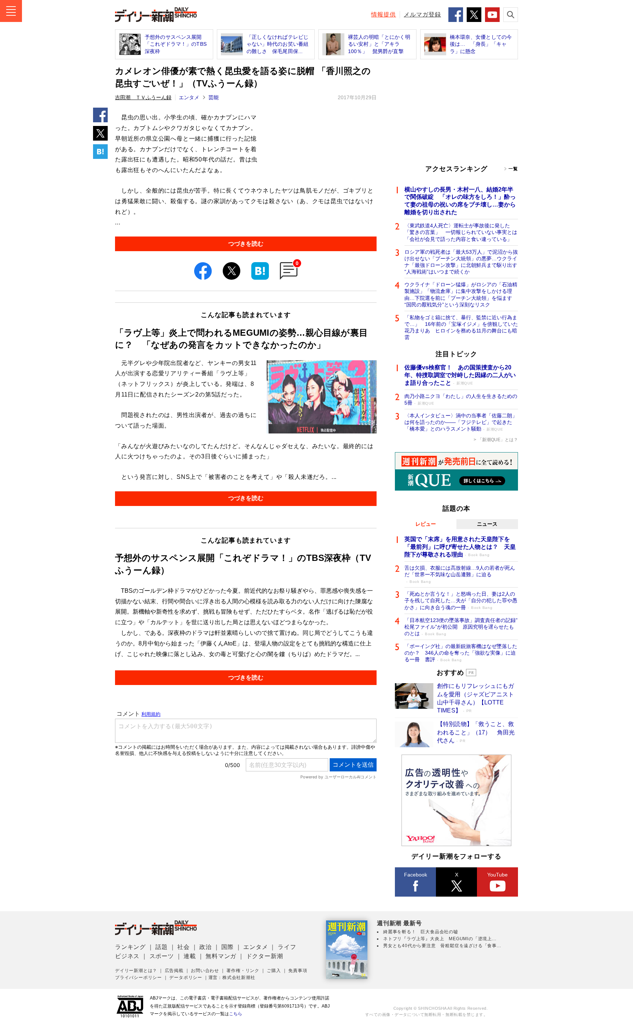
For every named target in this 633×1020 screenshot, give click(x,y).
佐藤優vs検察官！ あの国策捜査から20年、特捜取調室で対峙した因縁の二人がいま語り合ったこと (460, 375)
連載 (190, 956)
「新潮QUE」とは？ (498, 439)
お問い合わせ (205, 970)
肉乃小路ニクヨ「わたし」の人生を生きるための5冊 (460, 399)
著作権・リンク (242, 970)
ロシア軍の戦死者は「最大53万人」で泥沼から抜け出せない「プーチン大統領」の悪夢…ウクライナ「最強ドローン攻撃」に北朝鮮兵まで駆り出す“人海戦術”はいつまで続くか (461, 262)
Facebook (415, 875)
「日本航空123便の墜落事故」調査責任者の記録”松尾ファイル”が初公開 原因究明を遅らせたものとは (461, 626)
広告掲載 (174, 970)
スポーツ (161, 956)
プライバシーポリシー (138, 977)
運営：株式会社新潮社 (231, 977)
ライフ (287, 947)
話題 (161, 947)
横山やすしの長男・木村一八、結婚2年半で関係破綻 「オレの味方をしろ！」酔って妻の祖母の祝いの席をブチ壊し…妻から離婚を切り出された (460, 200)
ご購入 (274, 970)
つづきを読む (245, 244)
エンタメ (189, 97)
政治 (205, 947)
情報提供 (383, 14)
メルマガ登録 (422, 14)
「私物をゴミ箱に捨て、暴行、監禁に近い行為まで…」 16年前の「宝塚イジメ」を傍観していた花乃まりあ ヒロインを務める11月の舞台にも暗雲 (461, 327)
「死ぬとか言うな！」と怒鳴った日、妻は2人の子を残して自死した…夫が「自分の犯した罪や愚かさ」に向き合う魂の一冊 (460, 600)
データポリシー (185, 977)
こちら (235, 1013)
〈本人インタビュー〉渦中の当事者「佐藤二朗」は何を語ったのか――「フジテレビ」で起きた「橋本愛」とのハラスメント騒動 (460, 422)
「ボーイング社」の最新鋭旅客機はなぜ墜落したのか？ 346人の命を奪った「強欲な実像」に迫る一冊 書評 (460, 652)
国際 (227, 947)
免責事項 (297, 970)
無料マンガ (221, 956)
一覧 (513, 169)
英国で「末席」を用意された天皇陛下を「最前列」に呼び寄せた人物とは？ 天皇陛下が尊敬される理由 (460, 547)
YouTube (497, 875)
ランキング (130, 947)
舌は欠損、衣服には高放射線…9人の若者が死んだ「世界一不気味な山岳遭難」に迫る (459, 574)
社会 (183, 947)
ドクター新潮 (264, 956)
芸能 (213, 97)
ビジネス (127, 956)
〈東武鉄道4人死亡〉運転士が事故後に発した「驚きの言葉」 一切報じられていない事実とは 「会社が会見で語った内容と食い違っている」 (461, 232)
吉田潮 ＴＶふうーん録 (143, 97)
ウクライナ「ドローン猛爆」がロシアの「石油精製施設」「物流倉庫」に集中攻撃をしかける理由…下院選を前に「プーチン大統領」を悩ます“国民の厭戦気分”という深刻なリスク (460, 295)
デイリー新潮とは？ (136, 970)
